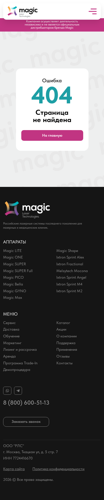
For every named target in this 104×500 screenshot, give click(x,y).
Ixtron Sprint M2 (69, 291)
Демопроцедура (16, 369)
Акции (61, 329)
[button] (26, 422)
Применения (66, 349)
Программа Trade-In (20, 363)
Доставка (11, 329)
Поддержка (65, 343)
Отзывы (63, 356)
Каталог (63, 322)
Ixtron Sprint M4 (69, 284)
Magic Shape (67, 250)
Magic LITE (12, 250)
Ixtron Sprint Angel (71, 277)
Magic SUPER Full (18, 270)
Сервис (9, 322)
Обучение (11, 336)
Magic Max (12, 297)
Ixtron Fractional (69, 264)
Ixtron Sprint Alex (70, 257)
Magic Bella (13, 284)
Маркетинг (12, 343)
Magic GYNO (14, 291)
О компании (66, 336)
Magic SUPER (14, 264)
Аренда (9, 356)
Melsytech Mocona (72, 270)
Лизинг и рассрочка (20, 349)
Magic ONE (13, 257)
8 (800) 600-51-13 (26, 402)
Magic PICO (13, 277)
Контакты (64, 363)
